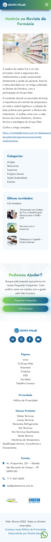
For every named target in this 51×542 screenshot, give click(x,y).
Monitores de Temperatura (25, 440)
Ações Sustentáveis (17, 178)
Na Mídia (25, 379)
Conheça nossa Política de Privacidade (25, 529)
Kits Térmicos (25, 428)
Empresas (25, 367)
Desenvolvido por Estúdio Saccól (25, 533)
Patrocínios (13, 166)
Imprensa (12, 170)
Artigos (11, 162)
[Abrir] (46, 4)
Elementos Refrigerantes (25, 424)
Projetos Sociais (15, 174)
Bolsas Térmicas (25, 416)
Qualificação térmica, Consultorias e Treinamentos (22, 445)
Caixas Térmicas (25, 420)
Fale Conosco (25, 308)
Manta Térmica (25, 436)
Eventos (11, 182)
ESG (25, 375)
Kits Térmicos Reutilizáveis (25, 432)
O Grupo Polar (25, 363)
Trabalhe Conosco (25, 383)
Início (25, 359)
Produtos (25, 371)
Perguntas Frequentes (25, 300)
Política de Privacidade (26, 400)
